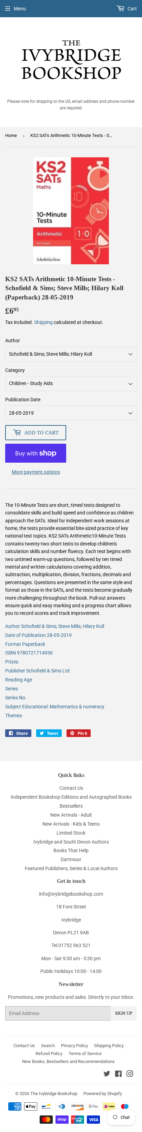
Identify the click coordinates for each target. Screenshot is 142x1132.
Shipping (43, 322)
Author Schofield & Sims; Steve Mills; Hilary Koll (54, 626)
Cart (131, 8)
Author (12, 340)
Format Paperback (25, 644)
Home (11, 135)
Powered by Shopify (102, 1093)
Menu (20, 8)
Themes (13, 715)
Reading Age (18, 679)
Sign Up (123, 1013)
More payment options (36, 472)
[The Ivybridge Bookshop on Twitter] (106, 1074)
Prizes (11, 662)
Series (11, 688)
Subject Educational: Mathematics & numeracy (54, 706)
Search (48, 1045)
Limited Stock (71, 833)
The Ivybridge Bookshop (53, 1093)
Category (15, 370)
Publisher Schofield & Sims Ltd (37, 670)
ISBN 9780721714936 (29, 653)
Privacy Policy (74, 1045)
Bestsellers (71, 806)
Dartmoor (71, 859)
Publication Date (22, 399)
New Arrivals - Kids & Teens (71, 824)
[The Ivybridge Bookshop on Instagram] (129, 1074)
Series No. (16, 697)
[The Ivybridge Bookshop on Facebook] (118, 1074)
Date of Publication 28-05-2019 (38, 635)
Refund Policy (49, 1053)
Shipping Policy (109, 1045)
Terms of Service (85, 1053)
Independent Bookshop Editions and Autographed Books (71, 797)
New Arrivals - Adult (71, 815)
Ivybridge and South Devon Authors (71, 842)
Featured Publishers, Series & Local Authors (71, 868)
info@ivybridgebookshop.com (71, 894)
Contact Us (71, 788)
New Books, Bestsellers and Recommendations (68, 1061)
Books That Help (71, 850)
